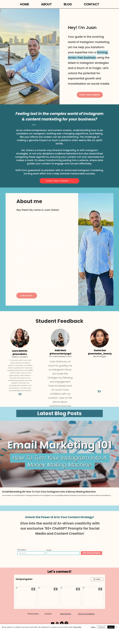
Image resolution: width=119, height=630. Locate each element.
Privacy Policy (77, 627)
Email (48, 550)
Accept (111, 627)
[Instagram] (66, 623)
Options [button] (93, 627)
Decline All (102, 627)
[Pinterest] (57, 623)
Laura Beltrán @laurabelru (19, 352)
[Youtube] (52, 623)
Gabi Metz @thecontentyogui (60, 352)
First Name (21, 550)
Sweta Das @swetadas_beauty (100, 352)
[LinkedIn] (62, 623)
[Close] (117, 627)
